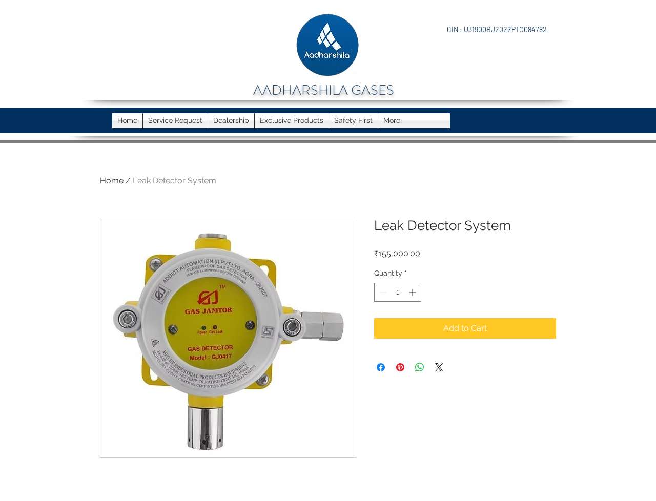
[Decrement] (382, 292)
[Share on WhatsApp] (420, 367)
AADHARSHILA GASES (323, 90)
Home (112, 180)
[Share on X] (439, 367)
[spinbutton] (397, 292)
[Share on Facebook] (381, 367)
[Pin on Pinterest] (400, 367)
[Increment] (413, 292)
